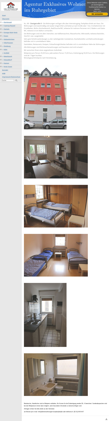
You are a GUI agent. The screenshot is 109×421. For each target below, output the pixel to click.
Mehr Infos (97, 11)
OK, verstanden (97, 14)
